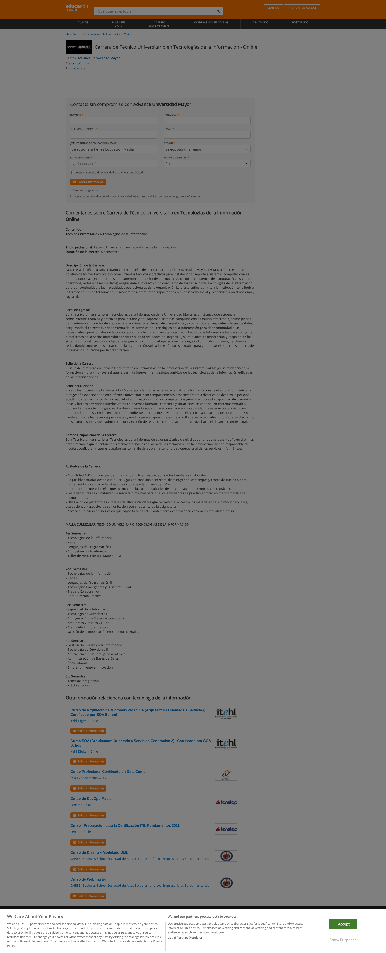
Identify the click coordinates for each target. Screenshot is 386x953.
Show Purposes (343, 939)
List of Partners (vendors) (185, 938)
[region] (193, 931)
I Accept (343, 923)
